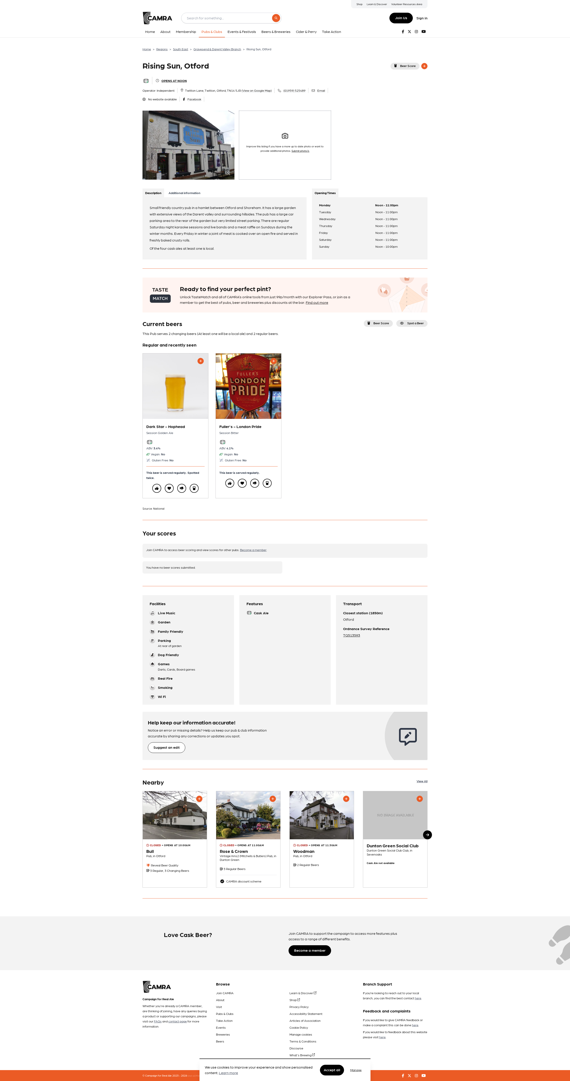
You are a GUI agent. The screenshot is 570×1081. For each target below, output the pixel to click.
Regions (162, 49)
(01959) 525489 (294, 90)
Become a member (253, 550)
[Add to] (424, 66)
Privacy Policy (299, 1006)
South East (180, 49)
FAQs (158, 1021)
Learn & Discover (377, 4)
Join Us (401, 18)
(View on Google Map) (257, 90)
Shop (359, 4)
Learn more (228, 1073)
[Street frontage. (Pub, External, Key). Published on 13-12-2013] (175, 839)
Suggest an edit (166, 747)
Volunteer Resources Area (406, 4)
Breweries (223, 1034)
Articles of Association (305, 1020)
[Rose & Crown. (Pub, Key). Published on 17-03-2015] (248, 839)
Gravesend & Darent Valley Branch (217, 49)
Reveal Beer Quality (164, 865)
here (418, 998)
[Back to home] (157, 18)
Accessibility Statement (305, 1013)
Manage (356, 1070)
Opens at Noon (174, 80)
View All (422, 781)
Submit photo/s (300, 150)
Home (146, 49)
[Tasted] (194, 488)
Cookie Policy (298, 1027)
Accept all (332, 1070)
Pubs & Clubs (225, 1013)
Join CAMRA (225, 993)
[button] (427, 834)
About (220, 1000)
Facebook (194, 99)
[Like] (156, 488)
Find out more (317, 302)
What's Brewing (300, 1055)
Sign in (422, 18)
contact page (177, 1021)
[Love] (169, 488)
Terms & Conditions (302, 1041)
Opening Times (325, 193)
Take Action (224, 1020)
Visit (219, 1006)
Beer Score (408, 65)
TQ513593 (351, 635)
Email (321, 90)
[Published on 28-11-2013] (322, 839)
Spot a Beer (415, 323)
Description (153, 193)
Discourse (296, 1048)
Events (221, 1027)
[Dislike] (181, 488)
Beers (220, 1041)
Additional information (184, 193)
